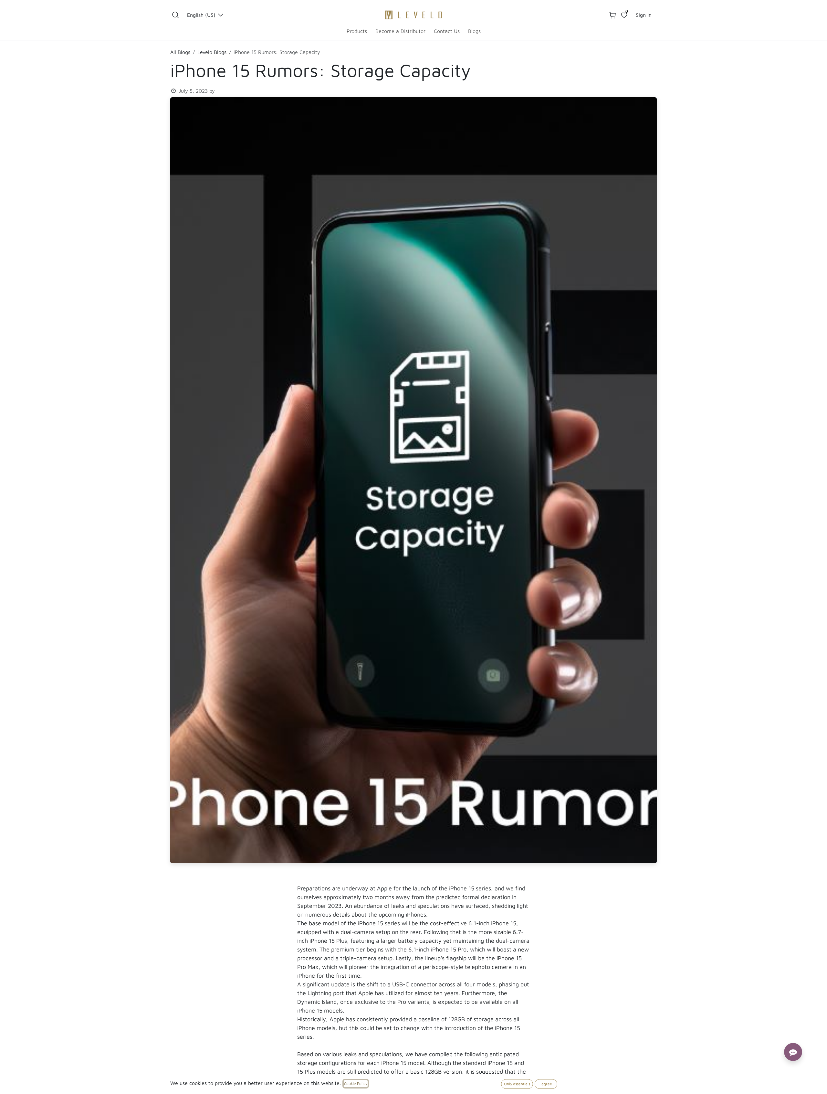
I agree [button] (545, 1083)
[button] (175, 15)
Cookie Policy (355, 1083)
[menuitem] (357, 31)
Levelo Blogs (211, 52)
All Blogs (180, 52)
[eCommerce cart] (612, 14)
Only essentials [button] (517, 1083)
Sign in (644, 15)
